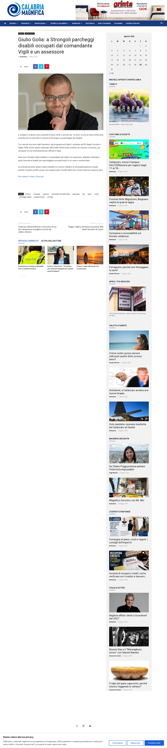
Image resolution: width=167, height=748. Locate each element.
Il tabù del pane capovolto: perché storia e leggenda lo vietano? (128, 685)
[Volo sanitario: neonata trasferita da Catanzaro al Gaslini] (129, 411)
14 (135, 55)
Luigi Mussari (113, 473)
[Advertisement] (83, 711)
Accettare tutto (154, 743)
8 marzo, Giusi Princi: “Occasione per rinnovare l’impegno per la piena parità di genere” (60, 268)
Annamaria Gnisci (115, 656)
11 (118, 55)
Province (25, 23)
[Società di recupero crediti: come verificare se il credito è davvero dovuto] (129, 560)
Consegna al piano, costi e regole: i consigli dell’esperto (128, 541)
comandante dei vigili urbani (61, 194)
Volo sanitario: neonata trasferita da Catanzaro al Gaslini (127, 426)
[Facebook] (35, 66)
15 (140, 55)
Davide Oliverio (114, 273)
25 (118, 64)
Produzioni (40, 23)
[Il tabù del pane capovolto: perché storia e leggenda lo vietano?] (129, 670)
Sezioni (13, 23)
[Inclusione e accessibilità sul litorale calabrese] (129, 220)
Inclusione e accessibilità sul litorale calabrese (125, 235)
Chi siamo (118, 23)
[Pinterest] (46, 66)
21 (135, 60)
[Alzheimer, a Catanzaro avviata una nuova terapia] (129, 377)
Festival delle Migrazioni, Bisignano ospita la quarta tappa (128, 201)
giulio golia (76, 194)
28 (135, 64)
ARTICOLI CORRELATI (28, 241)
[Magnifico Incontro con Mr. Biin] (129, 487)
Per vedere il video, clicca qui (31, 176)
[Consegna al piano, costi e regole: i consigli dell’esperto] (129, 526)
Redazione (23, 57)
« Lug (111, 73)
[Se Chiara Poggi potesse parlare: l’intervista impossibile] (129, 453)
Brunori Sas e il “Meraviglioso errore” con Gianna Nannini (125, 651)
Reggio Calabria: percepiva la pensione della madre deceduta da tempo (85, 228)
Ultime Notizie (29, 33)
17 (112, 60)
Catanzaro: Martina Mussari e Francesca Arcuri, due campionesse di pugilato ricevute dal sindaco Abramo (37, 229)
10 (112, 55)
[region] (83, 740)
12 (124, 55)
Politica (27, 30)
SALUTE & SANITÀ (118, 325)
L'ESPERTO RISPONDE (119, 511)
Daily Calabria (104, 23)
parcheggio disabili (25, 197)
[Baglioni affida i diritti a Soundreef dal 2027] (129, 602)
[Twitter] (41, 66)
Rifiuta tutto (135, 743)
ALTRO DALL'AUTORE (51, 241)
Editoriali (90, 23)
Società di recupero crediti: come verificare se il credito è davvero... (128, 575)
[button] (162, 23)
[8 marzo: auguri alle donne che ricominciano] (90, 255)
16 (146, 55)
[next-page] (23, 276)
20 (130, 60)
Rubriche (76, 23)
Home (20, 30)
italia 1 (90, 194)
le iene (97, 194)
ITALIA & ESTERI (117, 587)
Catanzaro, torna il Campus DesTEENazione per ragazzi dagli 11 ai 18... (127, 165)
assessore (46, 194)
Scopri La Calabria (58, 23)
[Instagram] (83, 725)
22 (140, 60)
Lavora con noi (132, 23)
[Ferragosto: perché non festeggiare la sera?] (129, 254)
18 (118, 60)
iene (83, 194)
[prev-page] (19, 276)
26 (124, 64)
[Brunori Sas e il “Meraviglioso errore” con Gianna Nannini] (129, 636)
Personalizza (117, 743)
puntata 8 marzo (39, 197)
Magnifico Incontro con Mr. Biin (126, 500)
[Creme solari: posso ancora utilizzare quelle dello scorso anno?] (129, 340)
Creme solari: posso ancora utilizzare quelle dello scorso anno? (125, 356)
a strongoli (36, 194)
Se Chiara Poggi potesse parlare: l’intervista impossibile (127, 468)
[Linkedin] (90, 726)
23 (146, 60)
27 (130, 64)
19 (124, 60)
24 (112, 64)
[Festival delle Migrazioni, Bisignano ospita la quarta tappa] (129, 186)
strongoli (50, 197)
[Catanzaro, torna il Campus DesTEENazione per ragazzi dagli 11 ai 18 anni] (129, 149)
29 (140, 64)
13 (130, 55)
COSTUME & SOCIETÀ (119, 134)
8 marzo (28, 194)
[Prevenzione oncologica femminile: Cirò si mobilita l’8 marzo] (31, 255)
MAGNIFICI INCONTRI (119, 438)
